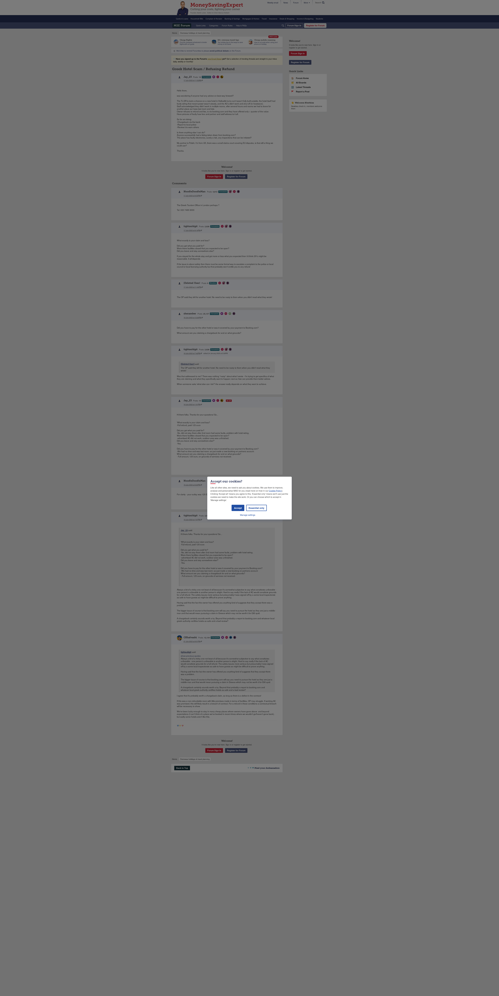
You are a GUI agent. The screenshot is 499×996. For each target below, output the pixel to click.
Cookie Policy (275, 490)
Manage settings (247, 514)
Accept (238, 508)
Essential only (256, 508)
